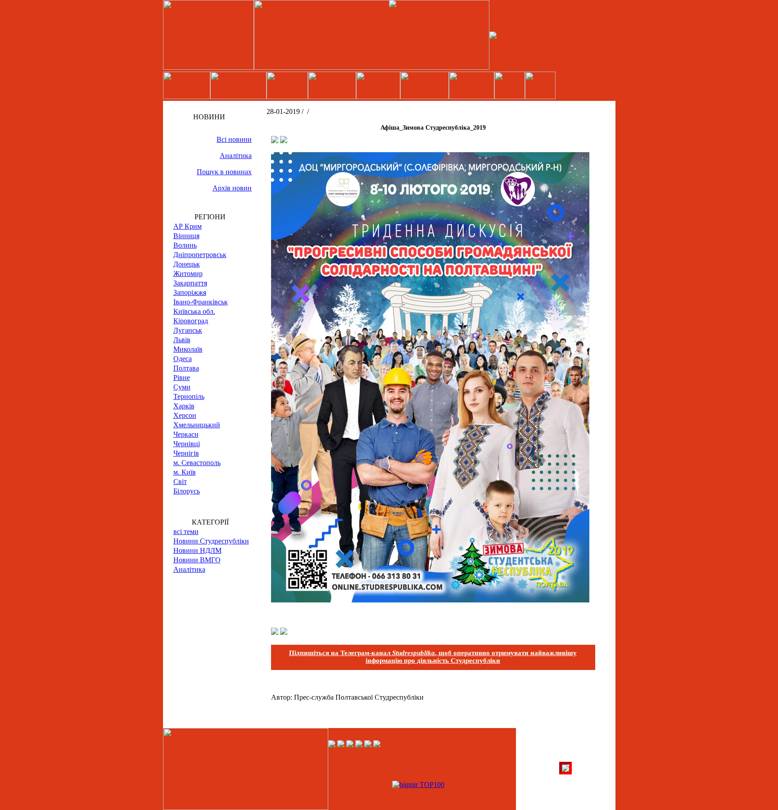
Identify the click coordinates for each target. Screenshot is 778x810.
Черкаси (186, 434)
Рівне (181, 377)
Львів (181, 340)
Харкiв (183, 406)
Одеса (182, 358)
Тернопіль (188, 396)
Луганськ (187, 330)
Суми (181, 387)
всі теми (186, 531)
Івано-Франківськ (200, 302)
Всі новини (234, 139)
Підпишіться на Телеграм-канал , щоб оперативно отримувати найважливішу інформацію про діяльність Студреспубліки (433, 656)
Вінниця (186, 236)
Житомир (188, 273)
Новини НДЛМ (197, 550)
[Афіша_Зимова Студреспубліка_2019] (430, 600)
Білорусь (186, 491)
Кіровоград (190, 321)
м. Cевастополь (197, 462)
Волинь (185, 245)
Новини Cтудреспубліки (211, 541)
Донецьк (186, 264)
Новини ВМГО (197, 560)
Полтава (186, 368)
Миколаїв (188, 349)
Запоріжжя (189, 292)
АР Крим (187, 226)
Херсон (184, 415)
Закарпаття (190, 283)
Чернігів (186, 453)
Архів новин (232, 188)
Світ (180, 481)
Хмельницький (196, 425)
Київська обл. (194, 311)
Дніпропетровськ (199, 254)
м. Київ (184, 472)
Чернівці (186, 444)
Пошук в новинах (224, 172)
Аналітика (236, 155)
